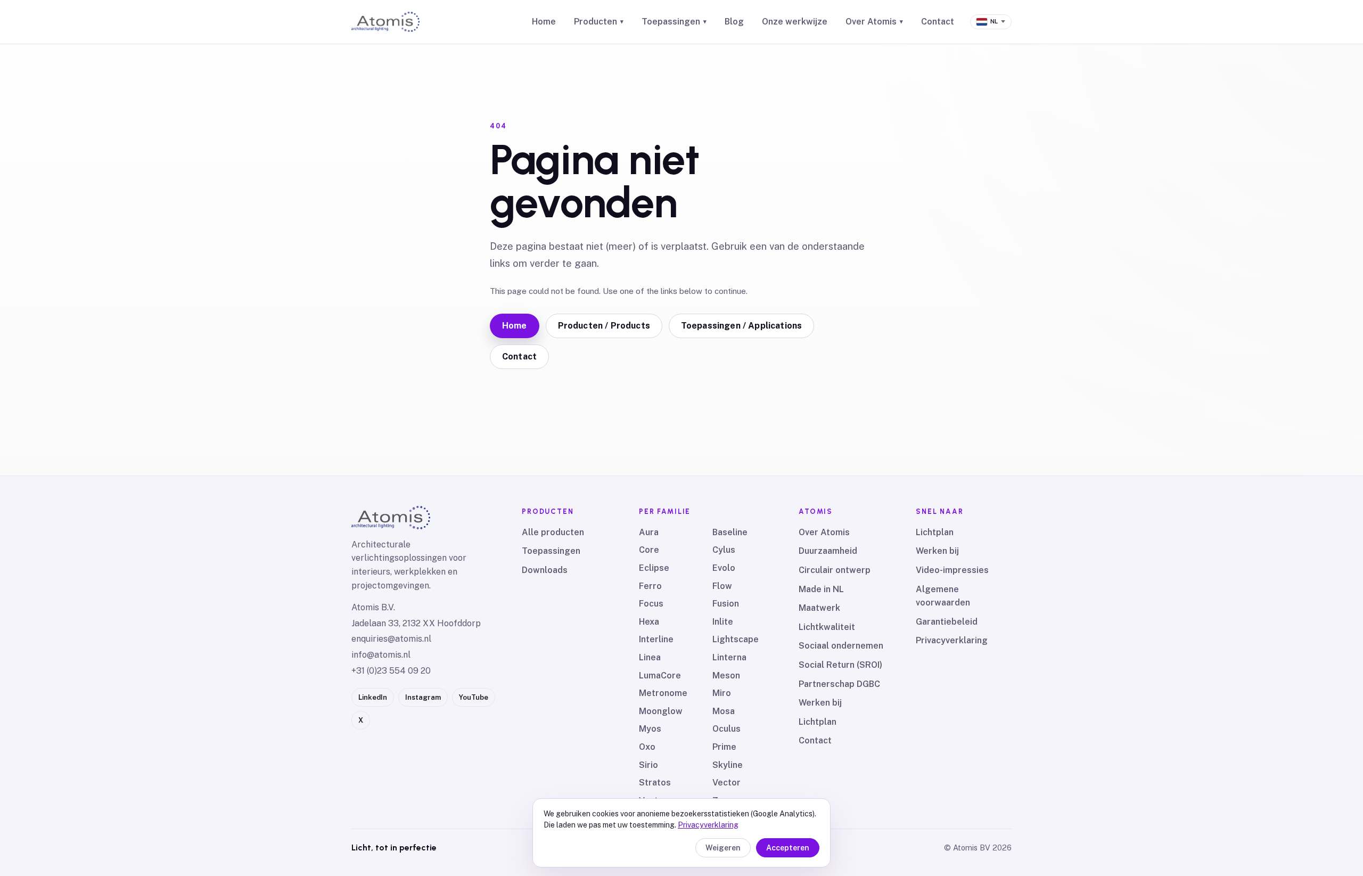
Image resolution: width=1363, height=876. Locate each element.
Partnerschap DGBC (839, 684)
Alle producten (553, 532)
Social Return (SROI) (840, 665)
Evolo (723, 568)
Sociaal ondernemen (841, 646)
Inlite (722, 622)
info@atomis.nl (380, 655)
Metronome (663, 693)
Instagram (423, 697)
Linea (650, 657)
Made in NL (821, 589)
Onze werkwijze (794, 22)
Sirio (648, 765)
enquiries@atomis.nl (391, 639)
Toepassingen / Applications (741, 326)
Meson (726, 675)
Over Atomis (874, 22)
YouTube (473, 697)
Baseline (730, 532)
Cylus (723, 550)
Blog (734, 22)
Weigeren (723, 848)
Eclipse (654, 568)
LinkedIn (372, 697)
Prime (724, 747)
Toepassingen (674, 22)
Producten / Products (604, 326)
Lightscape (735, 639)
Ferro (650, 586)
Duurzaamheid (828, 551)
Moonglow (661, 711)
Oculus (726, 729)
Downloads (545, 570)
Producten (598, 22)
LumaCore (660, 675)
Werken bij (820, 703)
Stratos (655, 782)
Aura (649, 532)
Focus (651, 604)
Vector (726, 782)
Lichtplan (817, 722)
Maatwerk (819, 608)
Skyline (727, 765)
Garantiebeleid (947, 622)
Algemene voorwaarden (943, 596)
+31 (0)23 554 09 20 (391, 671)
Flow (722, 586)
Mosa (723, 711)
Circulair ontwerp (835, 570)
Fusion (725, 604)
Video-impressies (952, 570)
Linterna (729, 657)
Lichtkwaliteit (827, 627)
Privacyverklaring (952, 640)
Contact (937, 22)
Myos (650, 729)
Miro (721, 693)
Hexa (649, 622)
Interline (656, 639)
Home (544, 22)
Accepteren (787, 848)
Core (649, 550)
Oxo (647, 747)
